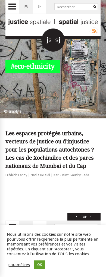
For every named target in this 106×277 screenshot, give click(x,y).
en (40, 6)
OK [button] (39, 265)
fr (26, 6)
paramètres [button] (19, 264)
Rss (93, 30)
